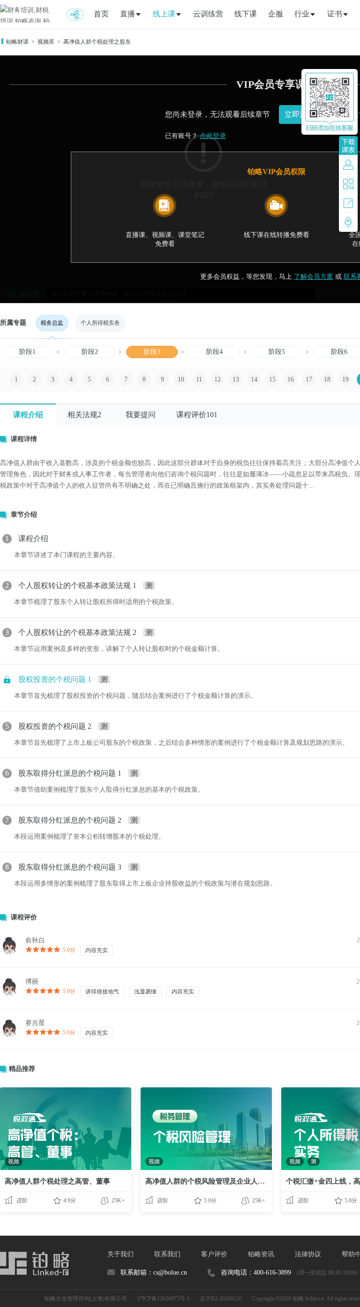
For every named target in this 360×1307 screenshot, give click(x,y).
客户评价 (214, 1254)
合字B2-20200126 (221, 1298)
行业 (301, 14)
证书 (334, 14)
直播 (127, 14)
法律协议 (308, 1254)
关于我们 (120, 1254)
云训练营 (208, 14)
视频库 (46, 41)
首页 (101, 14)
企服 (275, 14)
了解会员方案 (313, 276)
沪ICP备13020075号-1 (163, 1298)
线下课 (245, 14)
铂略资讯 (261, 1254)
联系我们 (167, 1254)
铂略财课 (17, 41)
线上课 (164, 14)
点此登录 (213, 135)
